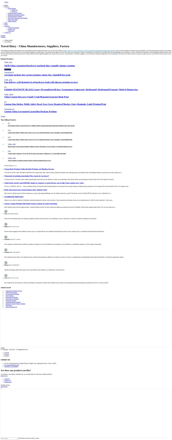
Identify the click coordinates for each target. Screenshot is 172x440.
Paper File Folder (13, 19)
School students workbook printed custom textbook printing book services (29, 160)
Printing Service (67, 50)
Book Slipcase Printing (12, 299)
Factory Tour (11, 29)
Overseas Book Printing (12, 294)
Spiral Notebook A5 (11, 307)
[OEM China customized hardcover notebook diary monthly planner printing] (8, 62)
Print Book (9, 305)
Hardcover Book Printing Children (15, 304)
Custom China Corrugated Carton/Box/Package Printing (30, 111)
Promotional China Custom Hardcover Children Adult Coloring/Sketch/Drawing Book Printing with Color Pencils (41, 125)
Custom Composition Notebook (92, 50)
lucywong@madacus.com (11, 365)
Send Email (4, 386)
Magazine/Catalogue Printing (16, 15)
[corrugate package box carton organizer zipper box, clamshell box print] (9, 72)
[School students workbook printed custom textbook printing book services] (12, 158)
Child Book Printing (11, 292)
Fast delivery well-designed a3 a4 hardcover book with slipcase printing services (41, 82)
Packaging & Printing (12, 297)
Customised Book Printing (13, 302)
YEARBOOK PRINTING (13, 197)
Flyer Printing (9, 296)
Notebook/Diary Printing (15, 16)
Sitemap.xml (7, 382)
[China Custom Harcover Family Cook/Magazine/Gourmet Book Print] (8, 94)
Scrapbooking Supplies (108, 50)
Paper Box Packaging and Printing (17, 18)
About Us (7, 26)
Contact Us (7, 32)
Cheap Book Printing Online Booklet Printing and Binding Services (29, 169)
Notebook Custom (11, 300)
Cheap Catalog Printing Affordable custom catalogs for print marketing (30, 204)
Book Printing (12, 8)
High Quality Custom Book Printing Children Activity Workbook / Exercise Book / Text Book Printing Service (40, 146)
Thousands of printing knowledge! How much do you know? (26, 176)
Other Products (12, 21)
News (6, 23)
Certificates (11, 31)
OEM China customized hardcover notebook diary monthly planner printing (39, 66)
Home (6, 5)
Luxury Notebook (78, 50)
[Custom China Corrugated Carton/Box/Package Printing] (9, 109)
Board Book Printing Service (14, 291)
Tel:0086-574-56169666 (11, 366)
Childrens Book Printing (15, 13)
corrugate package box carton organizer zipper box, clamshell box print (37, 75)
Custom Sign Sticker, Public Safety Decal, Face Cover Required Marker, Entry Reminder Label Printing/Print (55, 104)
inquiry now (4, 376)
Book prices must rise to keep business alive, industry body (25, 190)
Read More (7, 69)
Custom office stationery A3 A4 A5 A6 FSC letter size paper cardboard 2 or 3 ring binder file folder (37, 153)
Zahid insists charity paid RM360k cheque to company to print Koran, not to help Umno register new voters (44, 183)
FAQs (6, 24)
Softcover (14, 11)
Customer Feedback (13, 27)
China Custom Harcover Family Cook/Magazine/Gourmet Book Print (36, 97)
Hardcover (14, 10)
